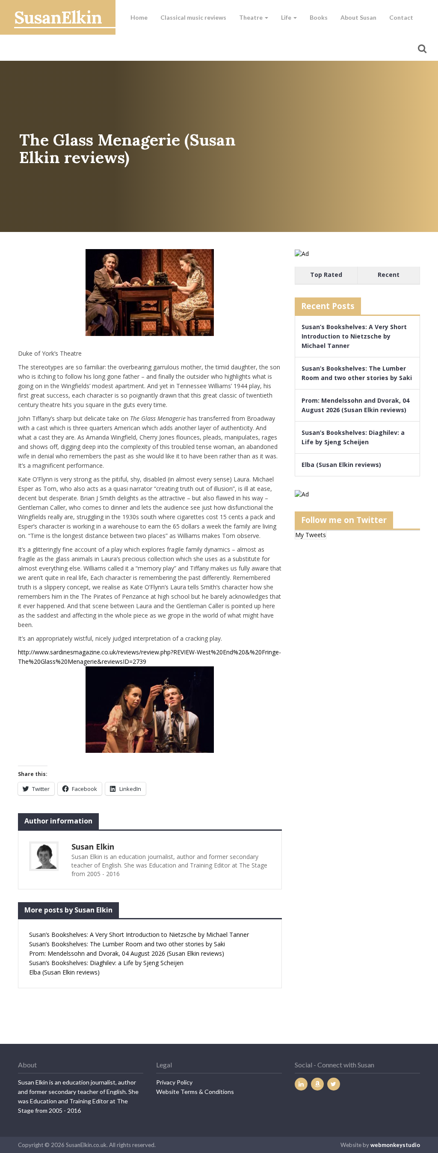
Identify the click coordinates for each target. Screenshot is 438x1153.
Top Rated (326, 274)
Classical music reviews (193, 17)
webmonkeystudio (395, 1144)
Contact (401, 17)
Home (139, 17)
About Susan (358, 17)
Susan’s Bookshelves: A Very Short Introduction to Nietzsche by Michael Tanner (139, 934)
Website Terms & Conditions (195, 1091)
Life (287, 17)
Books (319, 17)
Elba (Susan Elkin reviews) (64, 972)
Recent (389, 274)
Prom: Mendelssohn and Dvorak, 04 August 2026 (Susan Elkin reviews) (126, 953)
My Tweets (310, 535)
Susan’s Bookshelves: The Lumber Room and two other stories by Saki (127, 944)
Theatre (251, 17)
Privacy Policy (174, 1082)
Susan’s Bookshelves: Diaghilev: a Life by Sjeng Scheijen (106, 963)
